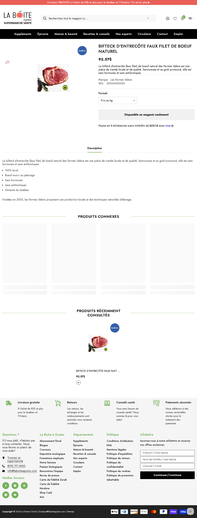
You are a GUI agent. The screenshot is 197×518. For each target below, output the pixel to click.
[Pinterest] (24, 485)
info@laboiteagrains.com (22, 471)
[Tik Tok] (5, 494)
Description (94, 148)
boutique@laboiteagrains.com (52, 511)
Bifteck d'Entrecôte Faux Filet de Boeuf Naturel (98, 371)
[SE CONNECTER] (167, 18)
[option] (53, 79)
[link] (24, 287)
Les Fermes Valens (121, 80)
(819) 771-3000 (16, 466)
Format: (103, 93)
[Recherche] (98, 18)
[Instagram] (15, 485)
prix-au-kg (78, 382)
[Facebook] (5, 485)
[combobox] (101, 18)
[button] (148, 18)
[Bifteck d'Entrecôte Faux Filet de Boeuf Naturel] (98, 344)
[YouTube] (15, 494)
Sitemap (70, 511)
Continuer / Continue (167, 475)
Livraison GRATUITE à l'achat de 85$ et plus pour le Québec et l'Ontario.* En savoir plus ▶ (98, 2)
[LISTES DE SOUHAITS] (175, 18)
